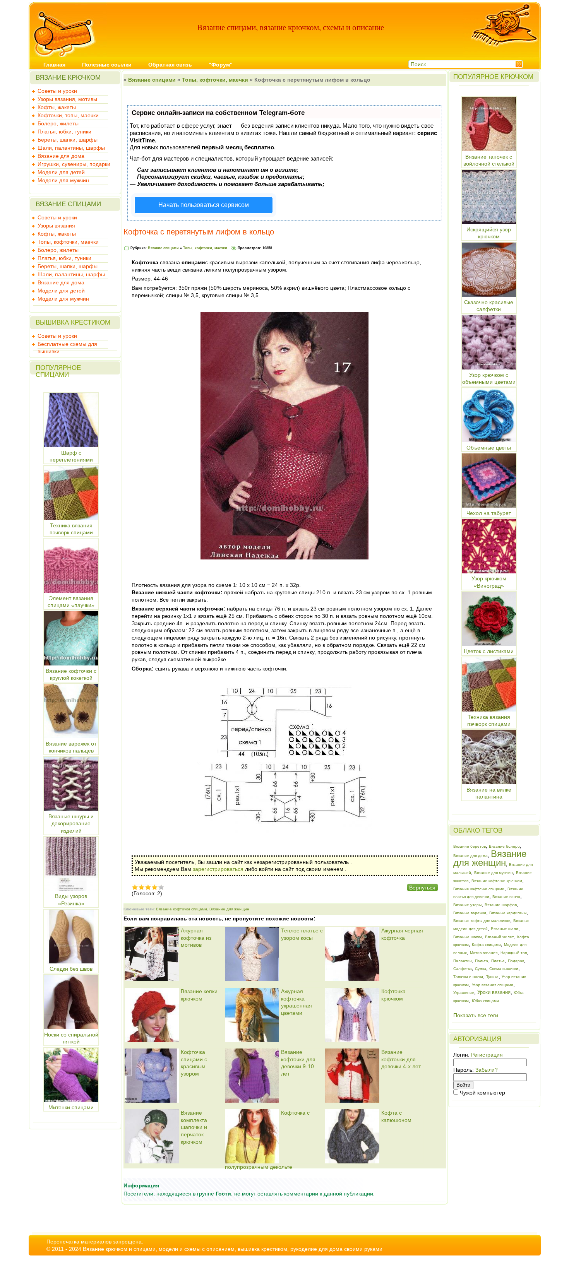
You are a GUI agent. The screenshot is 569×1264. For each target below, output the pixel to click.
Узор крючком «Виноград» (488, 582)
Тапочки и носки (468, 977)
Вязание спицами (152, 80)
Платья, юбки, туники (64, 131)
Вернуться (422, 887)
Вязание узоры (467, 905)
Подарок (516, 961)
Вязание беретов (469, 846)
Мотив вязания (483, 953)
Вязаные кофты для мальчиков (481, 920)
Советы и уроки (57, 91)
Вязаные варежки (469, 913)
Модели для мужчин (63, 180)
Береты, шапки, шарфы (68, 140)
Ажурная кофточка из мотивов (196, 937)
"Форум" (221, 65)
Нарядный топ (513, 953)
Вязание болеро (504, 846)
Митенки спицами (71, 1107)
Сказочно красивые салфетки (488, 305)
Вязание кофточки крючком (496, 881)
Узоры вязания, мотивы (67, 99)
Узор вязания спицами (492, 985)
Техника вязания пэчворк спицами (489, 720)
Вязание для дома (61, 156)
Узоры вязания (56, 225)
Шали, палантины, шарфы (71, 148)
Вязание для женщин (229, 909)
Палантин (462, 961)
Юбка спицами (485, 1001)
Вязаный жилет (499, 937)
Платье (498, 961)
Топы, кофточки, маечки (68, 242)
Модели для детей (61, 172)
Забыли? (486, 1070)
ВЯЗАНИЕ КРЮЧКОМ (68, 77)
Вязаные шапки (467, 937)
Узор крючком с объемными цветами (489, 378)
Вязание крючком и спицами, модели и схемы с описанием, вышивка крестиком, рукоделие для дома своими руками (232, 1249)
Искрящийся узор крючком (488, 232)
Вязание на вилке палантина (488, 793)
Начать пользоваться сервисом (203, 205)
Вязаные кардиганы (507, 913)
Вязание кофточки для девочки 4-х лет (401, 1059)
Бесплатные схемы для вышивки (67, 345)
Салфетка (462, 968)
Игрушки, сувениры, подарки (74, 164)
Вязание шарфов (501, 905)
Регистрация (487, 1055)
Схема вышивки (503, 968)
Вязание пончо (506, 897)
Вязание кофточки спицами (181, 909)
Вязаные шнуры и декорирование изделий (71, 823)
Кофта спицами (486, 944)
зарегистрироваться (218, 869)
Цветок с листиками (489, 651)
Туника (492, 977)
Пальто (481, 961)
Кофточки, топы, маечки (68, 115)
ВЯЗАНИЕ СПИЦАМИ (68, 204)
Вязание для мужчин (493, 873)
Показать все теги (475, 1015)
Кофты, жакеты (57, 107)
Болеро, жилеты (58, 123)
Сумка (480, 968)
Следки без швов (71, 969)
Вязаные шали (504, 929)
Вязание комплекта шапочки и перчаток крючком (194, 1127)
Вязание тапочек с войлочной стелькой (488, 160)
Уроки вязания (494, 992)
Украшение (463, 992)
